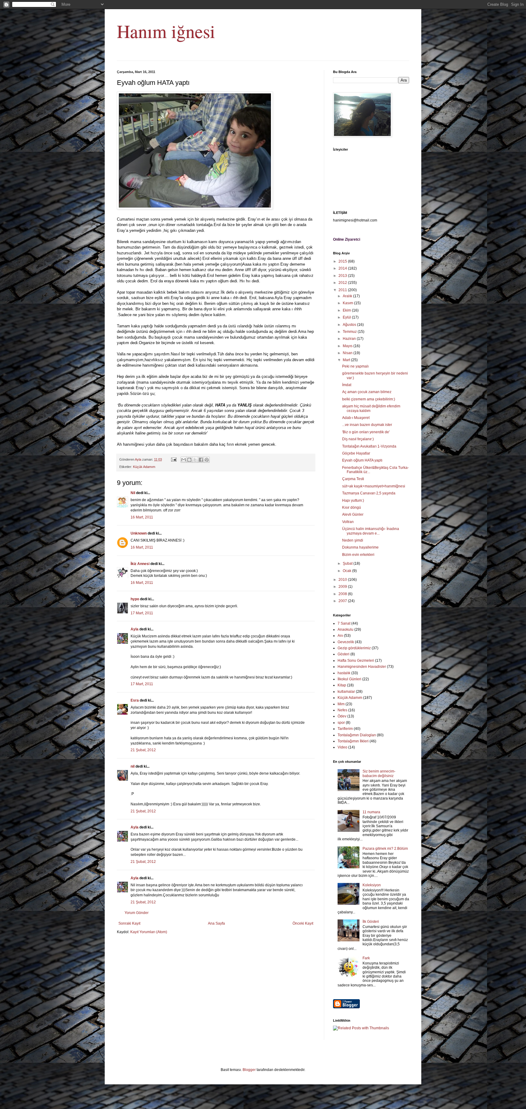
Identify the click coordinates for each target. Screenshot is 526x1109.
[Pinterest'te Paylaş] (207, 460)
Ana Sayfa (216, 923)
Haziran (350, 339)
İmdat (346, 385)
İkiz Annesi (140, 564)
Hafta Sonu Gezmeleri (356, 660)
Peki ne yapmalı (355, 366)
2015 (343, 261)
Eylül (347, 317)
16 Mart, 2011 (142, 517)
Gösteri (343, 654)
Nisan (348, 353)
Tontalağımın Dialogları (357, 735)
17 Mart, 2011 (142, 613)
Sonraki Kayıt (129, 923)
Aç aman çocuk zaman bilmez (366, 392)
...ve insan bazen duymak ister (367, 425)
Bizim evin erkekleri (358, 555)
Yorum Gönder (136, 913)
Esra (135, 700)
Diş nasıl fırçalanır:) (358, 439)
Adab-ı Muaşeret (356, 418)
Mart (347, 360)
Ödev (342, 716)
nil (133, 766)
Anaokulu (345, 629)
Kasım (348, 303)
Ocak (347, 571)
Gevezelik (346, 642)
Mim (341, 704)
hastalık (344, 673)
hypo (135, 599)
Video (342, 747)
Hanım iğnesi (166, 31)
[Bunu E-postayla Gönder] (184, 460)
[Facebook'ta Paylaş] (201, 460)
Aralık (348, 296)
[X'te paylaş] (195, 460)
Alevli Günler (352, 514)
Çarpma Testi (353, 479)
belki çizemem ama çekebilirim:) (368, 399)
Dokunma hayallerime (360, 547)
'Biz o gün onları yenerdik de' (366, 432)
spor (341, 722)
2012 (343, 283)
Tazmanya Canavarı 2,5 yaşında (368, 493)
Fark (366, 958)
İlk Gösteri (371, 921)
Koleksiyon (372, 885)
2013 (343, 276)
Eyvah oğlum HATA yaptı (362, 460)
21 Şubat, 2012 (143, 750)
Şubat (348, 563)
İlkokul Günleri (349, 679)
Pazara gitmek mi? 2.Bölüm (385, 848)
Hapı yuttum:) (353, 500)
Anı (340, 635)
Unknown (139, 533)
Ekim (347, 310)
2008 (343, 594)
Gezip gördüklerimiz (354, 648)
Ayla (135, 629)
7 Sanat (344, 623)
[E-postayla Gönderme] (173, 459)
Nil (133, 493)
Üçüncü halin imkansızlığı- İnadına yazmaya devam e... (370, 531)
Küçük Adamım (144, 467)
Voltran (348, 522)
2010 (343, 579)
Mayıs (348, 346)
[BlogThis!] (189, 460)
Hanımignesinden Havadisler (362, 666)
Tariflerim (345, 729)
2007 (343, 601)
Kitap (342, 685)
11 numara (371, 812)
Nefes (342, 710)
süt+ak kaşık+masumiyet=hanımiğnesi (373, 486)
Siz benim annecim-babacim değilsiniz (379, 773)
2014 (343, 268)
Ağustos (350, 325)
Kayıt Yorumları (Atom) (148, 932)
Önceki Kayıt (303, 923)
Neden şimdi (352, 540)
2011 (343, 290)
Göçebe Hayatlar (356, 453)
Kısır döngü (351, 507)
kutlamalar (346, 691)
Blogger (249, 1070)
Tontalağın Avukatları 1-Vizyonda (369, 446)
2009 (343, 586)
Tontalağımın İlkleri (353, 741)
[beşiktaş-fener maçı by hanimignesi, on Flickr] (195, 208)
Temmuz (350, 332)
